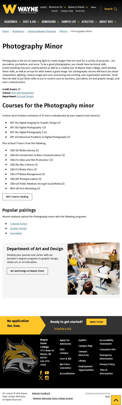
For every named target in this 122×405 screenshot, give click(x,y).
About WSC (106, 22)
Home (5, 31)
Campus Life (68, 22)
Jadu (107, 396)
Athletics (88, 22)
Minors (63, 31)
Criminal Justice (18, 223)
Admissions (49, 22)
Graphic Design (18, 228)
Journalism (16, 233)
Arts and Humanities (22, 92)
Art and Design (25, 96)
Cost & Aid (29, 22)
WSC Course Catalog (17, 196)
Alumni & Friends (77, 7)
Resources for (58, 7)
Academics (10, 22)
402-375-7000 (45, 363)
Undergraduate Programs (42, 31)
